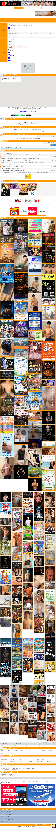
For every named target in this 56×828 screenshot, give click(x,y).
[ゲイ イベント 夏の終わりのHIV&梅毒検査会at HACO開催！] (5, 510)
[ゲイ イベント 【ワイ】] (39, 498)
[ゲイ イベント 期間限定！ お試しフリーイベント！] (7, 239)
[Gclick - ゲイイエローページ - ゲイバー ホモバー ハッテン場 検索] (9, 3)
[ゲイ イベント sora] (7, 388)
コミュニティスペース (41, 760)
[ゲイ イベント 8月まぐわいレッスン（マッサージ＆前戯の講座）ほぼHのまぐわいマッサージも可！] (50, 585)
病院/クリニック (23, 759)
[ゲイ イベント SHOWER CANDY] (21, 329)
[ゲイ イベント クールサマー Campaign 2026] (21, 385)
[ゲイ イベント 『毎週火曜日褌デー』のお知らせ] (23, 703)
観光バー (21, 758)
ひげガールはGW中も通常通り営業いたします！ (13, 166)
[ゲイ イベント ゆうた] (23, 716)
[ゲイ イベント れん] (39, 610)
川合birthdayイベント (7, 156)
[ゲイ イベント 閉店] (50, 541)
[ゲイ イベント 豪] (50, 625)
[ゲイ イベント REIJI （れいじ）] (27, 520)
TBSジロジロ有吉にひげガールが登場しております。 (14, 170)
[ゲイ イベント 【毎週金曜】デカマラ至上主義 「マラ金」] (35, 251)
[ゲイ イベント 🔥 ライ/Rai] (32, 728)
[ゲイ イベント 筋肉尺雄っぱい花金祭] (49, 271)
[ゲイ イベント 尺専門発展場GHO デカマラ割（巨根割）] (51, 727)
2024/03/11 (53, 170)
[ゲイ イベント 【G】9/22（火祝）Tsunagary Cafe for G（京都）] (41, 693)
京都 (16, 751)
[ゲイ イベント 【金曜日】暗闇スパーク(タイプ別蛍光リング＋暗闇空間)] (35, 366)
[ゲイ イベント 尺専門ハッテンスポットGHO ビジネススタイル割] (7, 363)
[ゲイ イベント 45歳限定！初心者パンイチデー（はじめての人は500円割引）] (50, 528)
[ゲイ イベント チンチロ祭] (7, 425)
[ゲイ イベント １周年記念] (7, 291)
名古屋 (9, 751)
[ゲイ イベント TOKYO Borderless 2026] (21, 405)
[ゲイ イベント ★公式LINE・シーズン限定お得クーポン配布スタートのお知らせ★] (35, 225)
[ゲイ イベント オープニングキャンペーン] (49, 257)
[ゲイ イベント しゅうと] (35, 302)
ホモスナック (13, 758)
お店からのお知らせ (37, 7)
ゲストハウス (31, 758)
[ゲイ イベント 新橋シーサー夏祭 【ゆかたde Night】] (50, 515)
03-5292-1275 (13, 28)
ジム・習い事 (49, 758)
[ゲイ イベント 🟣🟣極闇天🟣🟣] (5, 562)
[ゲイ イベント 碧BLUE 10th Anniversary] (7, 310)
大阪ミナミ (31, 751)
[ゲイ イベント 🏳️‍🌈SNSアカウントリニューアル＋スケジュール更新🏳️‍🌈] (49, 225)
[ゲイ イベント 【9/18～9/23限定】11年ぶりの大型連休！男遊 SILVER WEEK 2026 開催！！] (41, 707)
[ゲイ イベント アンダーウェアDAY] (27, 494)
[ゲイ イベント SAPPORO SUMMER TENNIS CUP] (5, 669)
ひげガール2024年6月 (6, 164)
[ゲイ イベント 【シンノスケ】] (16, 630)
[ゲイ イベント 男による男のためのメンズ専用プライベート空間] (35, 321)
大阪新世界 (38, 751)
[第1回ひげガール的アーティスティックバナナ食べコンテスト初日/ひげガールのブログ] (14, 185)
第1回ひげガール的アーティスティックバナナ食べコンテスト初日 (17, 160)
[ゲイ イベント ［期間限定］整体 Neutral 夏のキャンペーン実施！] (21, 454)
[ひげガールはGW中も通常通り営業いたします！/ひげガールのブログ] (32, 187)
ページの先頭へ (48, 824)
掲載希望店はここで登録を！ (7, 774)
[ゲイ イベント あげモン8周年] (49, 350)
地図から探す (28, 7)
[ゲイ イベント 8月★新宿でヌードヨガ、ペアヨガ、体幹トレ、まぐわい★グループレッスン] (5, 600)
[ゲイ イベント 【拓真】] (14, 728)
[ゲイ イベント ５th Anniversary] (35, 265)
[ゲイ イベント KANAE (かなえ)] (21, 471)
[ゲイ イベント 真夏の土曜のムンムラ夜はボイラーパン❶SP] (16, 613)
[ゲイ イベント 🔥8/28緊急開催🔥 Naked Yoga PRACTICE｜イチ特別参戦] (21, 283)
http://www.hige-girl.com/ (13, 44)
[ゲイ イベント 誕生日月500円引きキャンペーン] (50, 557)
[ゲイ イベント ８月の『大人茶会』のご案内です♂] (7, 406)
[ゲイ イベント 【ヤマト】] (5, 589)
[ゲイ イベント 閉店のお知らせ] (39, 661)
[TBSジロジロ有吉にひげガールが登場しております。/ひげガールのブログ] (32, 193)
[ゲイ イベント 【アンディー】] (16, 580)
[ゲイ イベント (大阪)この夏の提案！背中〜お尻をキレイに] (7, 227)
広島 (43, 751)
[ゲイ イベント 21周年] (27, 664)
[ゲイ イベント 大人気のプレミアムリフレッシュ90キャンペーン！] (49, 383)
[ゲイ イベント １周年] (16, 676)
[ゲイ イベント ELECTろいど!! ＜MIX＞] (7, 273)
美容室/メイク (4, 759)
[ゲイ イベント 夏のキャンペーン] (49, 480)
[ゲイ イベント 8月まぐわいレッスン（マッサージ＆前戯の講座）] (16, 527)
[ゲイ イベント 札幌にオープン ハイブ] (39, 676)
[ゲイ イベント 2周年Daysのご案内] (49, 289)
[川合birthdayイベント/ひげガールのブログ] (5, 189)
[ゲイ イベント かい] (50, 573)
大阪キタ (23, 751)
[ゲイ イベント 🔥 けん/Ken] (32, 699)
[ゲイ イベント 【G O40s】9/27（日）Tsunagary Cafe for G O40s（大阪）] (32, 704)
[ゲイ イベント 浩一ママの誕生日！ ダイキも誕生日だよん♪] (39, 530)
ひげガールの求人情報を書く (49, 142)
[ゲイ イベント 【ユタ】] (16, 538)
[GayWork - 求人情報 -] (53, 144)
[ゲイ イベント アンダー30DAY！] (7, 253)
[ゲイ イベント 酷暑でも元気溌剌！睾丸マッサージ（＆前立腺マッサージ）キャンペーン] (49, 451)
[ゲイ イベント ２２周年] (5, 576)
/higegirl (11, 52)
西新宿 (43, 750)
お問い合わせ (40, 824)
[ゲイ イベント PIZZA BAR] (49, 369)
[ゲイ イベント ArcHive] (27, 533)
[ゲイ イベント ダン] (27, 590)
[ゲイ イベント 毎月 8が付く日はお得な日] (21, 420)
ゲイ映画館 (40, 761)
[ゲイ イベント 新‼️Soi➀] (35, 382)
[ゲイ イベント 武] (21, 225)
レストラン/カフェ (41, 758)
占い (2, 761)
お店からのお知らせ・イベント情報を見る (47, 742)
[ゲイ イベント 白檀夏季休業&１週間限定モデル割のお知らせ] (27, 506)
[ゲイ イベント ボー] (32, 690)
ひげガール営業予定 (6, 153)
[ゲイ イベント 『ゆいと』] (14, 716)
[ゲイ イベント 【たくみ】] (39, 596)
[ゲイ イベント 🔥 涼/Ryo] (32, 735)
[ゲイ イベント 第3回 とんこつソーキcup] (39, 645)
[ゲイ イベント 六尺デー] (41, 735)
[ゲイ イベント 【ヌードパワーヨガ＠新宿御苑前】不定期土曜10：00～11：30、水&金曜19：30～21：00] (35, 429)
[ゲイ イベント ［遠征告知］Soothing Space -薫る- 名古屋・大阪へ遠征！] (14, 691)
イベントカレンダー (46, 7)
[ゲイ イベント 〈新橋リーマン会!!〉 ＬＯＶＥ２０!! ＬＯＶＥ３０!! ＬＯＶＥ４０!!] (21, 242)
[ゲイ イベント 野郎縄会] (39, 625)
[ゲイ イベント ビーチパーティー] (16, 645)
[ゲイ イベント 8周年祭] (50, 666)
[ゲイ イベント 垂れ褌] (5, 547)
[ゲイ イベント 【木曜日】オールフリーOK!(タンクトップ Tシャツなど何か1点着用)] (51, 717)
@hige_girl (12, 60)
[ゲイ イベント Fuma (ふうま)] (49, 417)
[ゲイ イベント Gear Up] (16, 568)
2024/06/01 (53, 164)
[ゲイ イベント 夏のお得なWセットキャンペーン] (35, 239)
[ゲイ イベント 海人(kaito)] (49, 398)
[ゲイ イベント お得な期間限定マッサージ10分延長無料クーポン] (35, 415)
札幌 (2, 750)
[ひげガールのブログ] (28, 176)
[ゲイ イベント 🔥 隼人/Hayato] (41, 687)
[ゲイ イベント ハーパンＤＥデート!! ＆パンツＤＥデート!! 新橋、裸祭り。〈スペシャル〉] (16, 553)
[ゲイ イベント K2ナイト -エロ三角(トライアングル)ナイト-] (32, 710)
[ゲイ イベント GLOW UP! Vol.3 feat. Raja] (27, 547)
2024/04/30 (53, 166)
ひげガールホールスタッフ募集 (12, 147)
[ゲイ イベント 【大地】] (14, 704)
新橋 (29, 750)
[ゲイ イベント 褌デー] (35, 350)
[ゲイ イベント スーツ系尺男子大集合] (41, 699)
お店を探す (19, 7)
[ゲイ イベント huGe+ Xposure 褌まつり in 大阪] (4, 715)
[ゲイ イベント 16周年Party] (35, 401)
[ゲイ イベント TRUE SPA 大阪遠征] (35, 335)
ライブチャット (50, 759)
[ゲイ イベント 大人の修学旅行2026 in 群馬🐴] (27, 647)
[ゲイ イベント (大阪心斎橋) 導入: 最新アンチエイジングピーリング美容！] (21, 435)
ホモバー (3, 758)
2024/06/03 (53, 160)
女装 (29, 759)
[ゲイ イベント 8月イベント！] (21, 297)
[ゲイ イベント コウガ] (21, 262)
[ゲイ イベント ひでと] (4, 702)
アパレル (12, 759)
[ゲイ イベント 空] (27, 561)
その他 (48, 761)
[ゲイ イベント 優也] (41, 716)
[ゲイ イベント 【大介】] (32, 722)
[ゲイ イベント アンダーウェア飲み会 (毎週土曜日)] (5, 622)
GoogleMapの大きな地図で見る (28, 111)
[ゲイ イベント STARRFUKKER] (39, 513)
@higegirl (12, 55)
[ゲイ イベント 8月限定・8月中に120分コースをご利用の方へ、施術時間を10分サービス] (21, 366)
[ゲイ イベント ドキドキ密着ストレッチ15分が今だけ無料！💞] (49, 432)
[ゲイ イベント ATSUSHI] (49, 301)
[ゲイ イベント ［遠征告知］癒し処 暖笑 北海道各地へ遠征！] (49, 330)
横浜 (2, 751)
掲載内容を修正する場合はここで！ (8, 775)
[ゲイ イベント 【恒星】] (4, 690)
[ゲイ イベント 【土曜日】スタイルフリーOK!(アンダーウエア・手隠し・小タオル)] (27, 604)
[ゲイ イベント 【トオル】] (16, 499)
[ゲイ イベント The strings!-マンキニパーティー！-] (32, 716)
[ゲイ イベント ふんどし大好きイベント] (5, 611)
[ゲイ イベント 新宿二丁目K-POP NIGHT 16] (21, 347)
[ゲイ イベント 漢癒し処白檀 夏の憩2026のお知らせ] (49, 313)
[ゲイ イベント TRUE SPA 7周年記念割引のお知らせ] (7, 446)
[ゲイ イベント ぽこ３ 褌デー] (50, 597)
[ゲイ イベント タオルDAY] (7, 374)
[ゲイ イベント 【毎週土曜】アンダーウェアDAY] (50, 634)
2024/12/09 (53, 153)
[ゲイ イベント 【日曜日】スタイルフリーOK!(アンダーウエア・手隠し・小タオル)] (51, 689)
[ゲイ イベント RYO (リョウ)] (35, 484)
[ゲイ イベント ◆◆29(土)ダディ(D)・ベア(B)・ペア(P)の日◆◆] (39, 561)
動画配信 (30, 761)
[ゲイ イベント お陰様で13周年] (35, 472)
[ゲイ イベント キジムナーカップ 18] (16, 661)
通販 (20, 761)
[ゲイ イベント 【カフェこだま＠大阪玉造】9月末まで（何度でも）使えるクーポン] (21, 310)
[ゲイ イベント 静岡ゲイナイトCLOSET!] (16, 515)
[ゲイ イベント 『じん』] (27, 575)
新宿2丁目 (51, 750)
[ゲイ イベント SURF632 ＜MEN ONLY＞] (39, 548)
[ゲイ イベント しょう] (4, 727)
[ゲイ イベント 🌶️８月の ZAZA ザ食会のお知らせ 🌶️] (16, 594)
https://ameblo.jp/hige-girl (15, 58)
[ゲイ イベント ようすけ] (23, 728)
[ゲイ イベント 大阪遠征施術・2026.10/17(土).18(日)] (51, 708)
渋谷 (36, 750)
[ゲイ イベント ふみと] (23, 690)
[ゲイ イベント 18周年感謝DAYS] (5, 642)
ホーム (9, 7)
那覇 (2, 753)
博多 (50, 751)
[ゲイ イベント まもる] (50, 499)
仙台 (9, 750)
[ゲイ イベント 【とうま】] (50, 612)
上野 (16, 750)
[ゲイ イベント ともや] (51, 736)
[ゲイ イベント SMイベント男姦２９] (39, 570)
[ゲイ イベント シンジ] (5, 532)
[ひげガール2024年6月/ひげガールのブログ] (23, 189)
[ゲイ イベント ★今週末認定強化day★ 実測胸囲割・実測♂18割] (49, 242)
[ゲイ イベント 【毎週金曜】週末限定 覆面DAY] (35, 443)
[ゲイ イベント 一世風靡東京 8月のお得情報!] (7, 347)
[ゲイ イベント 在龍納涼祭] (7, 328)
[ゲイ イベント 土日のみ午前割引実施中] (49, 465)
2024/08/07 (53, 156)
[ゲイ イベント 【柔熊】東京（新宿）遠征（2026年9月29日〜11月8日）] (51, 698)
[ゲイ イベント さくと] (35, 284)
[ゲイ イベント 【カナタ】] (39, 582)
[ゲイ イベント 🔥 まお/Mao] (5, 521)
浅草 (23, 750)
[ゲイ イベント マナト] (27, 619)
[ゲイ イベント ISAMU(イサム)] (5, 496)
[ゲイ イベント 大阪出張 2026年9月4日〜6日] (41, 725)
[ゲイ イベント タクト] (7, 467)
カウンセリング (13, 761)
